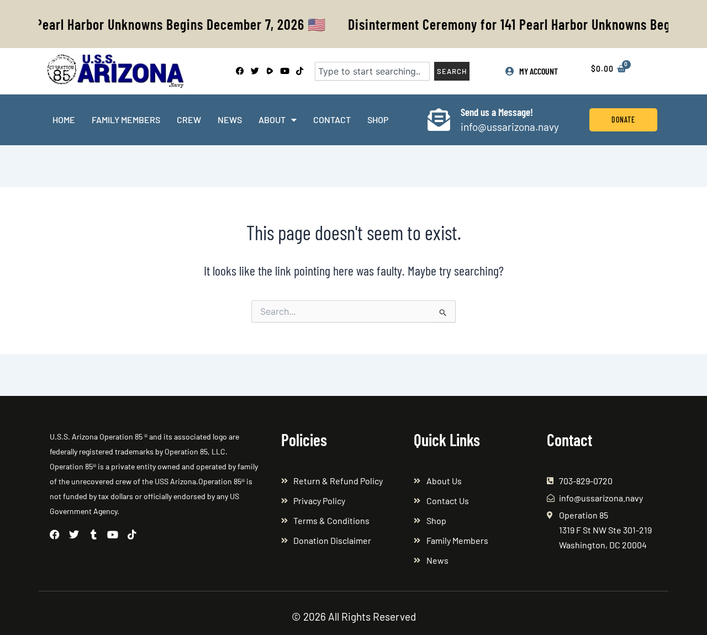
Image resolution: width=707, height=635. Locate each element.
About (272, 119)
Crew (189, 119)
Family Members (126, 119)
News (230, 119)
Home (63, 119)
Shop (377, 119)
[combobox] (372, 71)
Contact (332, 119)
